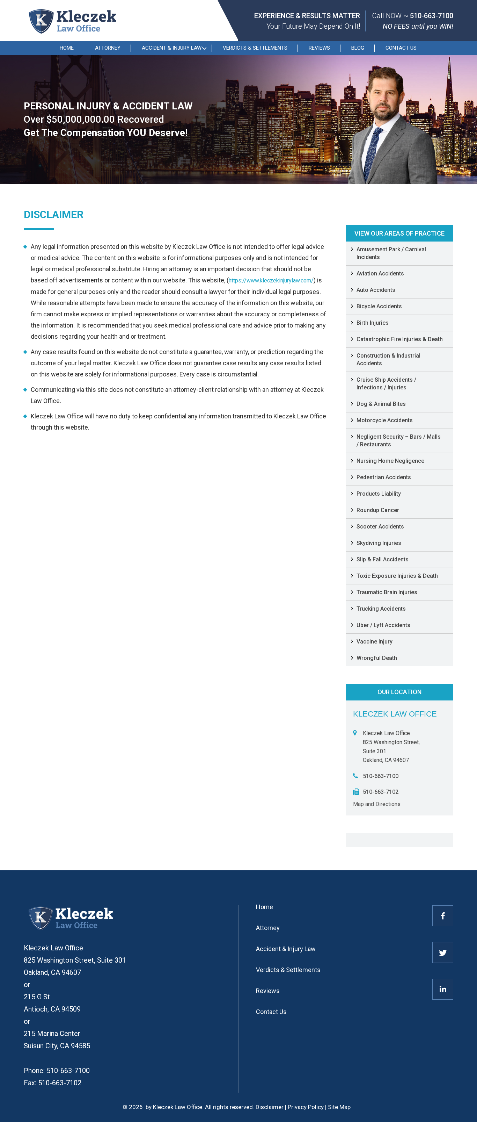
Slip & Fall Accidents (383, 559)
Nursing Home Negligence (390, 461)
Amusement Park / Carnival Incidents (391, 253)
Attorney (107, 48)
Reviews (319, 48)
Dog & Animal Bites (381, 404)
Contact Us (401, 48)
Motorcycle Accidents (385, 420)
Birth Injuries (373, 322)
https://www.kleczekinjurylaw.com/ (271, 280)
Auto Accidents (376, 290)
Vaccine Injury (374, 641)
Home (67, 48)
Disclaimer (270, 1106)
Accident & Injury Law (171, 48)
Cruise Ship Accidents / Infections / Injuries (386, 383)
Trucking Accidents (381, 608)
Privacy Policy (306, 1106)
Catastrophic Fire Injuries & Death (400, 339)
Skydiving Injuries (379, 543)
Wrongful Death (377, 658)
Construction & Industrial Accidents (388, 359)
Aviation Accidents (380, 273)
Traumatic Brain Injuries (387, 592)
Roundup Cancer (378, 510)
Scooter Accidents (380, 526)
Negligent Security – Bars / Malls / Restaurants (399, 440)
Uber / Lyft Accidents (383, 625)
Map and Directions (377, 804)
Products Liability (379, 493)
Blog (357, 48)
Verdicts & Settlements (255, 48)
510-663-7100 (431, 16)
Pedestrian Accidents (384, 477)
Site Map (339, 1106)
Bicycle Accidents (379, 306)
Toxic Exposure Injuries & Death (397, 576)
